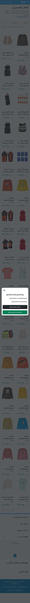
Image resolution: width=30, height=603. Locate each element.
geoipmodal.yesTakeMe (15, 312)
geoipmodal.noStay (15, 307)
